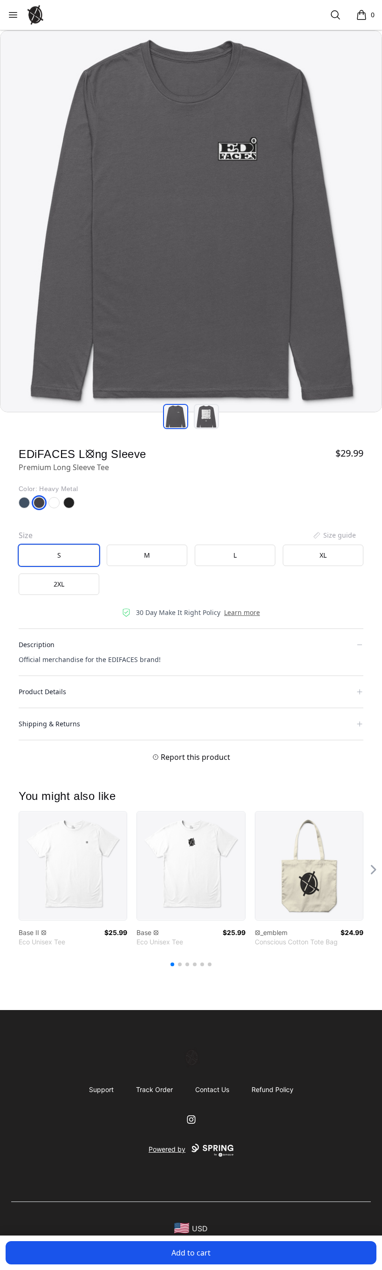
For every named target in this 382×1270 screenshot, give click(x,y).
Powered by (167, 1149)
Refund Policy (272, 1089)
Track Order (154, 1089)
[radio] (59, 555)
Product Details (42, 691)
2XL (59, 584)
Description (37, 644)
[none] (334, 535)
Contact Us (212, 1089)
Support (101, 1089)
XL (323, 555)
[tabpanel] (191, 221)
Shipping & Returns (49, 723)
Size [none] (26, 535)
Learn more (242, 612)
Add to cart (191, 1253)
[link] (73, 866)
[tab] (175, 416)
